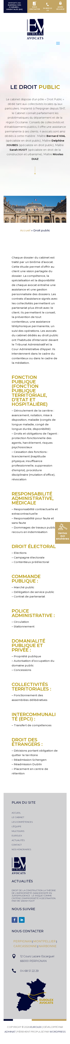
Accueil (25, 230)
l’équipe (16, 826)
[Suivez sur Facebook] (14, 920)
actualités (18, 840)
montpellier (44, 941)
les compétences (22, 822)
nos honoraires (21, 849)
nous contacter (27, 931)
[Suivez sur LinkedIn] (22, 920)
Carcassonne (25, 946)
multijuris (18, 831)
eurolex (17, 835)
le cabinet (18, 817)
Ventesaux (62, 536)
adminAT (9, 1031)
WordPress (58, 1031)
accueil (16, 812)
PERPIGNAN (22, 941)
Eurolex (36, 1026)
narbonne (48, 946)
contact (17, 844)
